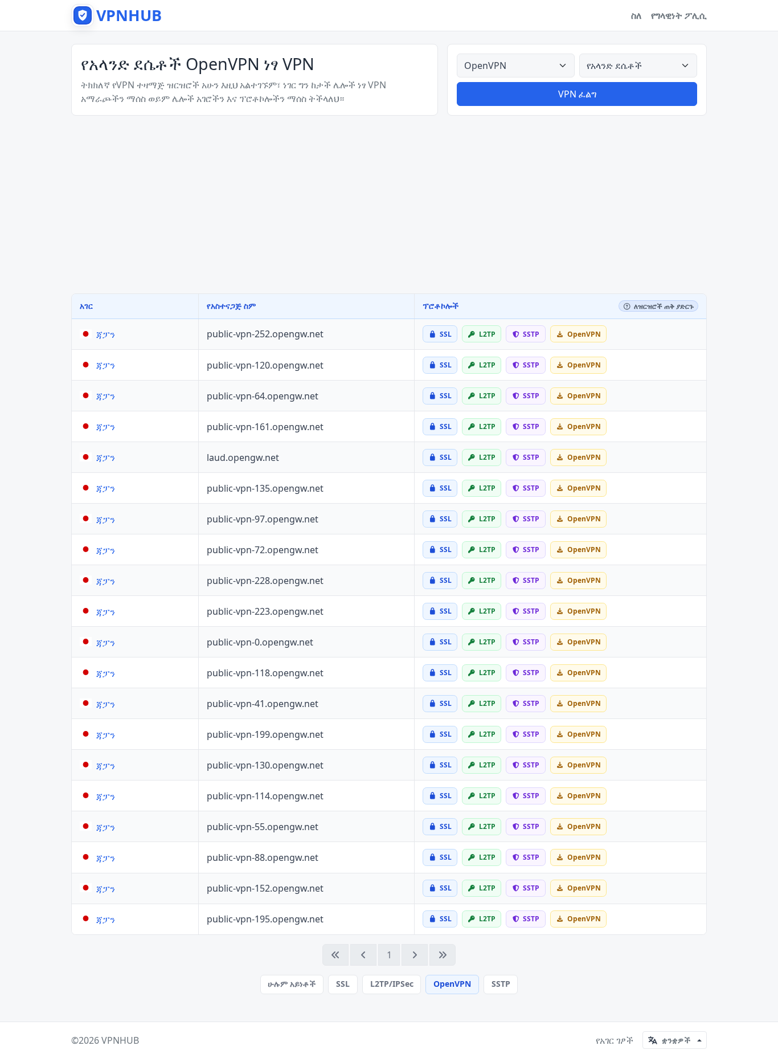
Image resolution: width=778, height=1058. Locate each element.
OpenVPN (452, 983)
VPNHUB (120, 1040)
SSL (343, 983)
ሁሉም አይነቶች (292, 983)
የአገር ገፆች (614, 1040)
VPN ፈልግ (577, 94)
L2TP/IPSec (391, 983)
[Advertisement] (389, 204)
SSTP (501, 983)
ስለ (636, 15)
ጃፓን (105, 334)
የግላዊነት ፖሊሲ (679, 15)
